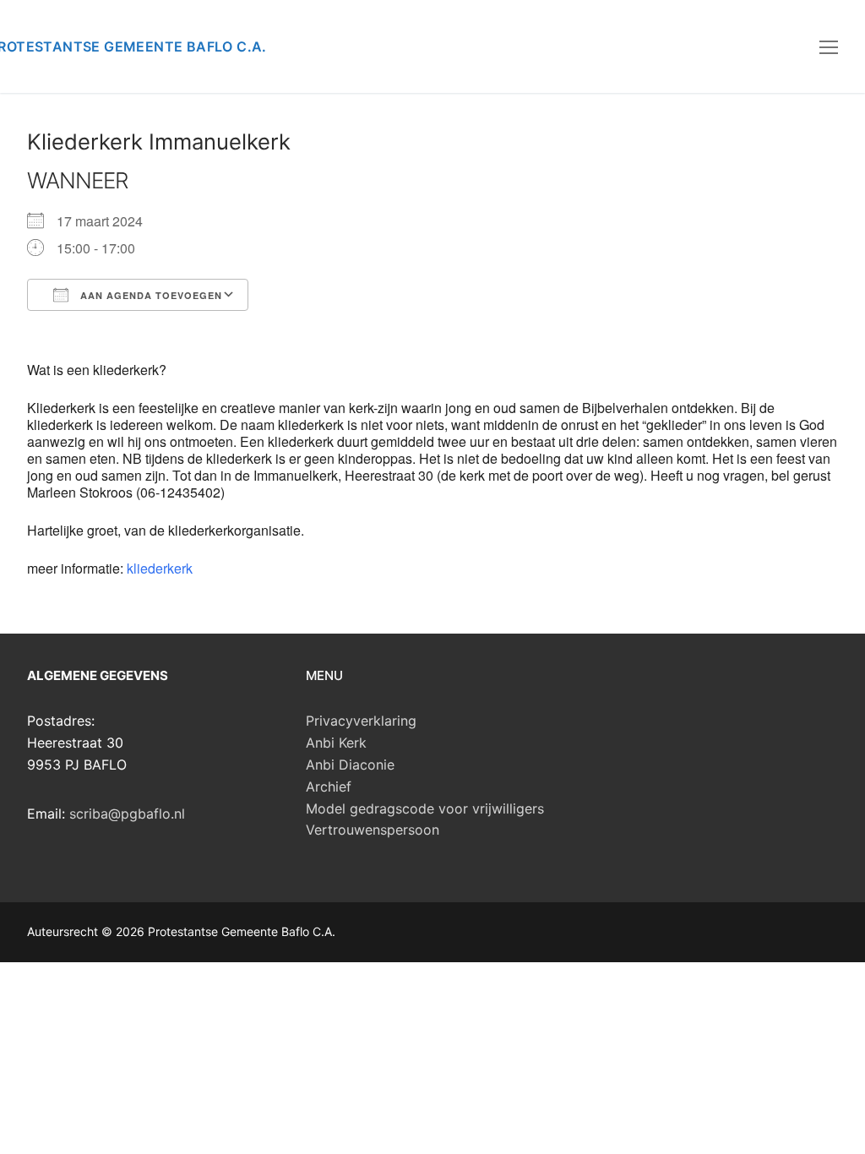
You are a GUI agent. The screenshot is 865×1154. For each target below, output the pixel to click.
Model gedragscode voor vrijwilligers (425, 808)
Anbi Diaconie (350, 764)
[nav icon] (828, 46)
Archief (328, 786)
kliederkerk (160, 568)
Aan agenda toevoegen (149, 295)
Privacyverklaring (361, 720)
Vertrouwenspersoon (372, 829)
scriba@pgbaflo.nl (127, 813)
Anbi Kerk (336, 742)
